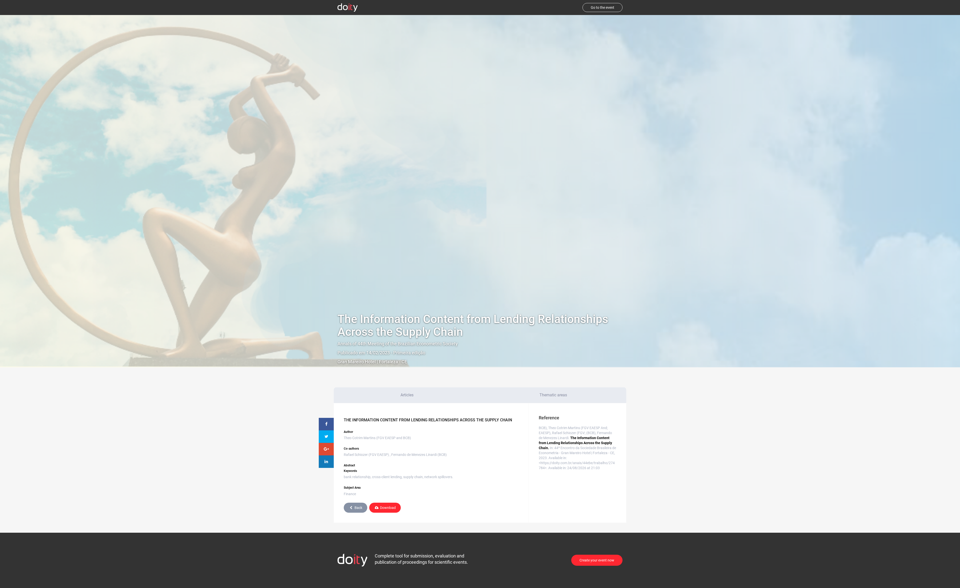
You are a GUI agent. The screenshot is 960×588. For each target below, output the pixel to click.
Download (388, 508)
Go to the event (602, 8)
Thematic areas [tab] (553, 395)
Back (358, 508)
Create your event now (597, 560)
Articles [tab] (407, 395)
